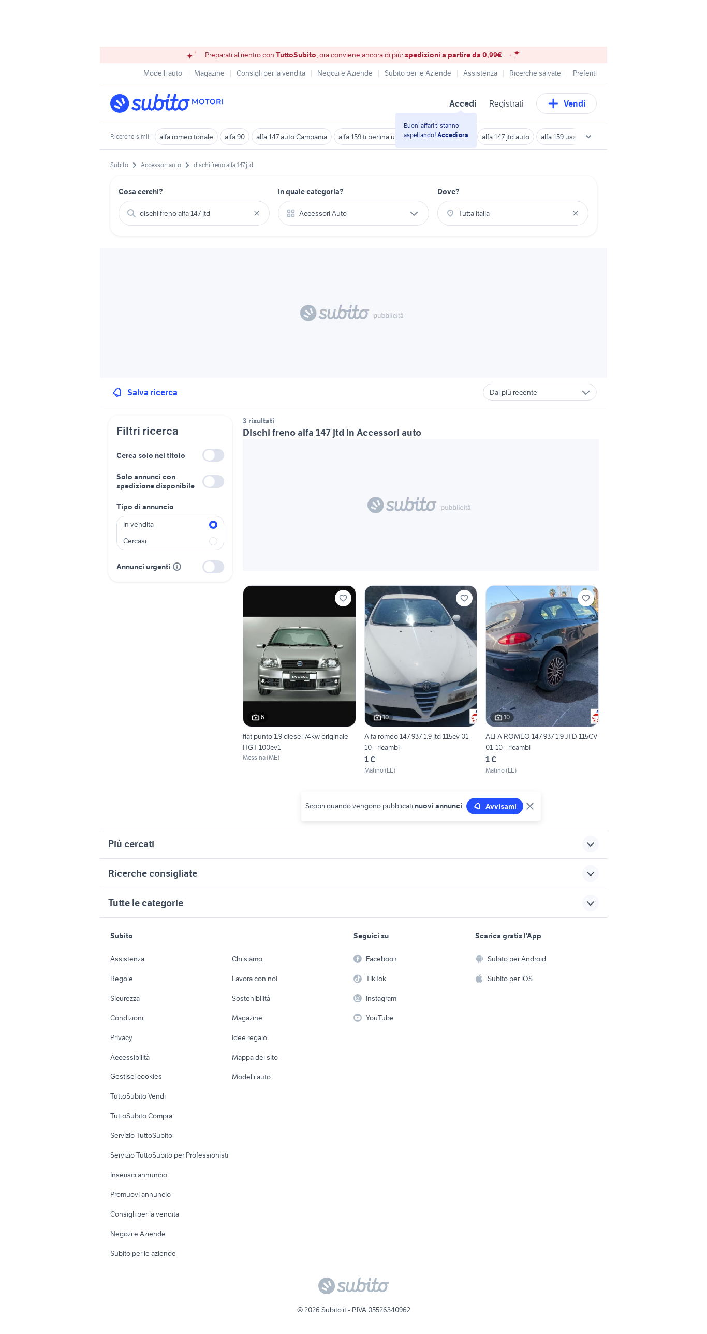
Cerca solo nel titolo (150, 455)
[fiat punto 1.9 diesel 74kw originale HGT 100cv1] (299, 680)
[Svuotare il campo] (257, 213)
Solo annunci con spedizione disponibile (155, 481)
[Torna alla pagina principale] (169, 103)
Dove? (448, 191)
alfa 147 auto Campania (291, 136)
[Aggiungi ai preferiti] (343, 598)
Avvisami (501, 806)
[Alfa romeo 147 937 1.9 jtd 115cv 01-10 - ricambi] (421, 680)
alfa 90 (235, 136)
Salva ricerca (152, 392)
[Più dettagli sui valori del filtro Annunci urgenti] (177, 566)
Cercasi (134, 540)
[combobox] (194, 213)
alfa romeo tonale (186, 136)
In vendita (138, 524)
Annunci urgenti (143, 566)
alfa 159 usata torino (571, 136)
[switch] (213, 455)
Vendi (575, 103)
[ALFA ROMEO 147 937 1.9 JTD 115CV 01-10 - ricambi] (542, 680)
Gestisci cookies (136, 1076)
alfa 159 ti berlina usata (373, 136)
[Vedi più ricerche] (588, 136)
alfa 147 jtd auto (505, 136)
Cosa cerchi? (141, 191)
